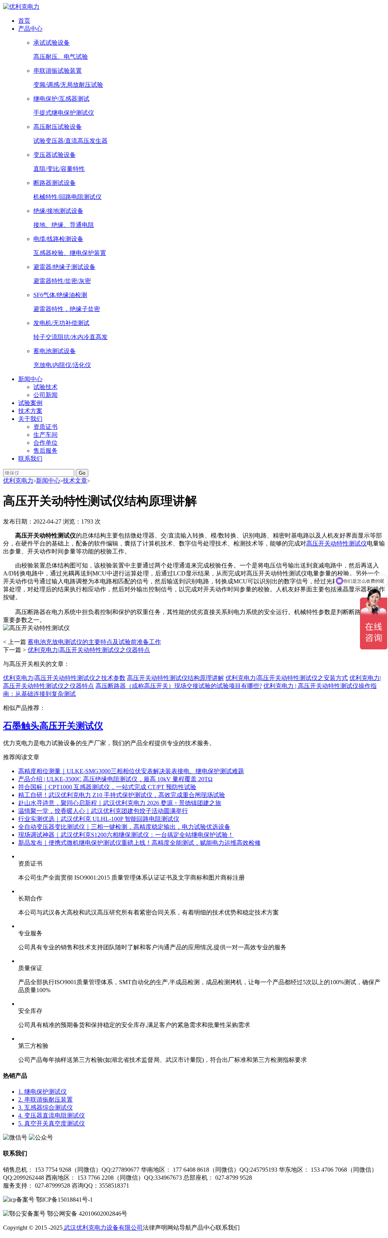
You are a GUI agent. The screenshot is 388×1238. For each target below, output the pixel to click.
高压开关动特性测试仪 (336, 543)
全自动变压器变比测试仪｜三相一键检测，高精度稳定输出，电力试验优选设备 (124, 827)
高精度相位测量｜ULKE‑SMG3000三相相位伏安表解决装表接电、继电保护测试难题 (131, 771)
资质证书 (45, 427)
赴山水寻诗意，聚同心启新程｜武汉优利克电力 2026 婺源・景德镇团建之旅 (119, 803)
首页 (24, 20)
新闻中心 (30, 379)
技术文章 (75, 480)
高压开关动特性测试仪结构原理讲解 (175, 678)
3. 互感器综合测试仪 (45, 1107)
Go (82, 473)
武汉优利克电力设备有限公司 (103, 1227)
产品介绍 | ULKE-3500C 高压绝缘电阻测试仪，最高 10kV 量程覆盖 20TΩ (115, 779)
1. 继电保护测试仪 (42, 1091)
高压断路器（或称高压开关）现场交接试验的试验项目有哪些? (178, 686)
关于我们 (30, 419)
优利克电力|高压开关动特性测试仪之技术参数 (64, 678)
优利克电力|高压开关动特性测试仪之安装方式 (286, 678)
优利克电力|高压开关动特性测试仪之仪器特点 (89, 650)
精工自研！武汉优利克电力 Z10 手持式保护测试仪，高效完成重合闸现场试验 (121, 795)
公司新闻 (45, 395)
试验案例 (30, 403)
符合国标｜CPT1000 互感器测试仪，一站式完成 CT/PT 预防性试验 (107, 787)
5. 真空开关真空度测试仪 (51, 1123)
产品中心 (30, 28)
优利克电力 (18, 480)
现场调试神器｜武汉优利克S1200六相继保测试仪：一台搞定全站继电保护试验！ (126, 835)
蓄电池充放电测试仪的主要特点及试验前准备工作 (94, 642)
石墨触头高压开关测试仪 (53, 726)
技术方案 (30, 411)
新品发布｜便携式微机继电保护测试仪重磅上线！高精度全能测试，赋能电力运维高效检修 (139, 842)
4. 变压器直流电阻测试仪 (51, 1115)
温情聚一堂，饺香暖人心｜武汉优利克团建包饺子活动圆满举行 (103, 811)
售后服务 (45, 450)
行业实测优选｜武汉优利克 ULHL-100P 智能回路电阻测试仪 (98, 819)
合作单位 (45, 442)
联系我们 (30, 458)
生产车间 (45, 434)
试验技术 (45, 387)
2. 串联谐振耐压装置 (45, 1099)
